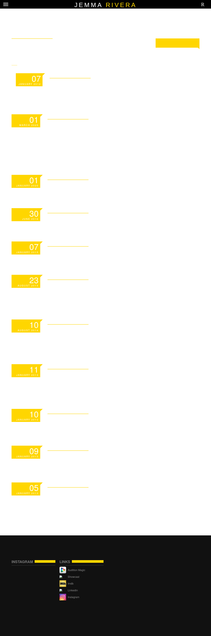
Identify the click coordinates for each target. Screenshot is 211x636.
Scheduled (69, 186)
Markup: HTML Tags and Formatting (92, 379)
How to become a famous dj (97, 290)
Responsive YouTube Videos (88, 334)
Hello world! (74, 219)
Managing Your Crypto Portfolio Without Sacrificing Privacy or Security (93, 137)
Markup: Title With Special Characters (87, 497)
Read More (129, 75)
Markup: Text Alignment (95, 457)
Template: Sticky (83, 84)
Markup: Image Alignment (97, 420)
